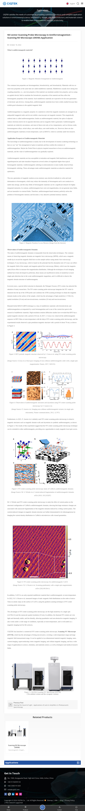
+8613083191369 (14, 786)
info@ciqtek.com (13, 790)
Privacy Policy (70, 800)
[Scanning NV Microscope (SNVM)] (17, 732)
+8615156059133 (14, 782)
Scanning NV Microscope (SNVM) (17, 746)
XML (56, 800)
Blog (61, 800)
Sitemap (50, 800)
